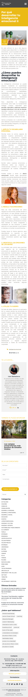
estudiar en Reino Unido (9, 635)
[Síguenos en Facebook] (7, 684)
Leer (21, 452)
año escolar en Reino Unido (10, 644)
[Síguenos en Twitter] (12, 684)
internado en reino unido (9, 624)
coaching (19, 616)
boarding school (7, 627)
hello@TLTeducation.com (14, 665)
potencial (16, 627)
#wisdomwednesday (8, 613)
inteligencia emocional (15, 349)
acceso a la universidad (8, 641)
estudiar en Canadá (7, 646)
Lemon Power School (8, 616)
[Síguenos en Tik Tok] (19, 684)
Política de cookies (19, 694)
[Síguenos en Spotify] (17, 684)
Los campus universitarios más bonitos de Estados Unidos (12, 446)
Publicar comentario (9, 489)
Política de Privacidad (9, 694)
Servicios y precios (14, 673)
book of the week (7, 630)
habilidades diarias (7, 638)
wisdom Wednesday (8, 622)
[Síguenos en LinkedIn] (14, 684)
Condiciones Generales (11, 693)
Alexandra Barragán (7, 619)
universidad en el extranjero (10, 633)
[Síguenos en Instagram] (9, 684)
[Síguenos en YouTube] (22, 684)
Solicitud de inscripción (14, 680)
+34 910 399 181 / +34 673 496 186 (15, 663)
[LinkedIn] (18, 407)
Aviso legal (19, 693)
